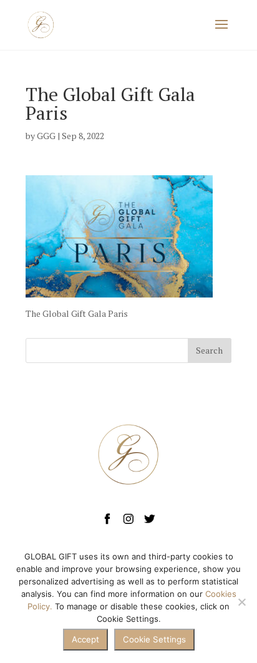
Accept (85, 639)
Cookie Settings (154, 639)
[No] (241, 602)
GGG (46, 136)
